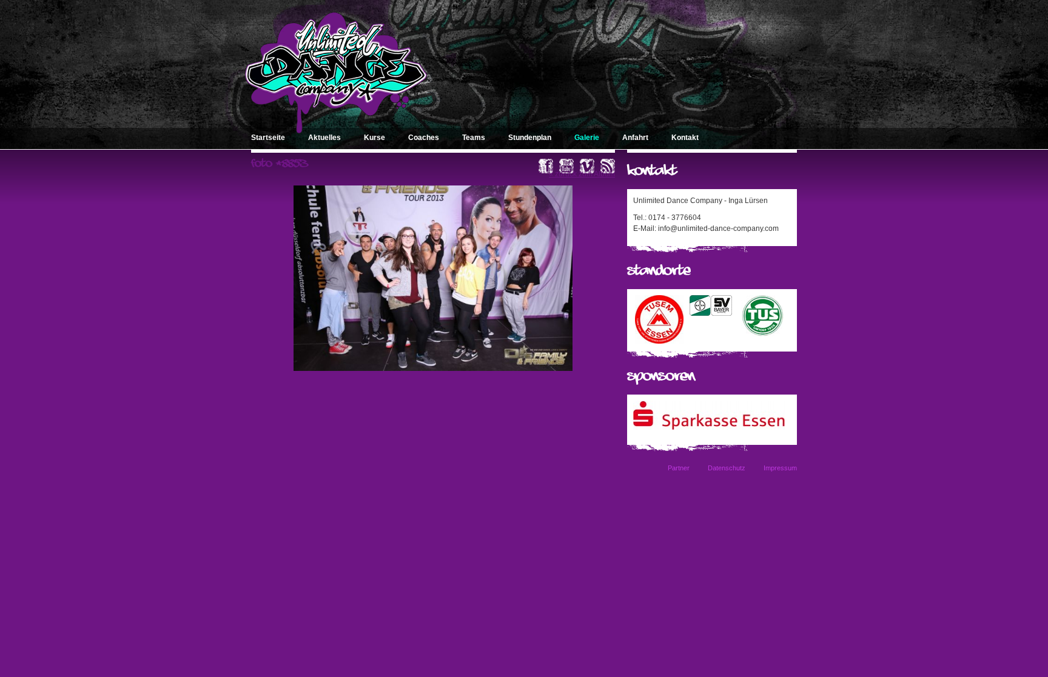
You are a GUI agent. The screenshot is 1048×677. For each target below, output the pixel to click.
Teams (473, 137)
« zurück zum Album (582, 174)
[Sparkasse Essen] (709, 427)
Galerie (586, 137)
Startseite (268, 137)
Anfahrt (635, 137)
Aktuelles (324, 137)
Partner (679, 468)
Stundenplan (529, 137)
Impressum (780, 468)
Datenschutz (726, 468)
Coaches (423, 137)
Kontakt (685, 137)
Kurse (374, 137)
